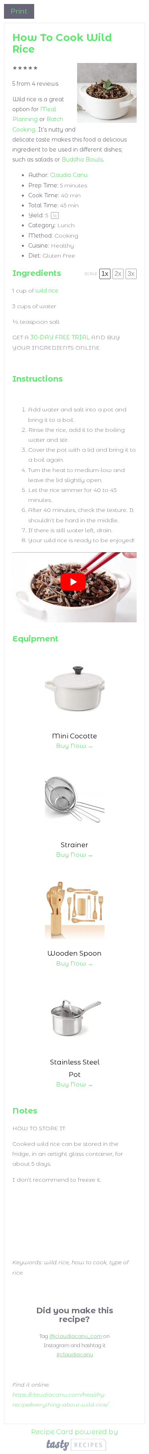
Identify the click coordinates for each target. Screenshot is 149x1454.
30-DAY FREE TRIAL (60, 337)
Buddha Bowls (82, 159)
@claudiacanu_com (75, 1336)
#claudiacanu (74, 1355)
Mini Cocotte (74, 736)
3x (131, 273)
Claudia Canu (68, 175)
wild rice (46, 290)
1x (104, 273)
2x (118, 273)
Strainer (74, 845)
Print (19, 11)
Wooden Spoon (74, 953)
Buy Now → (74, 746)
